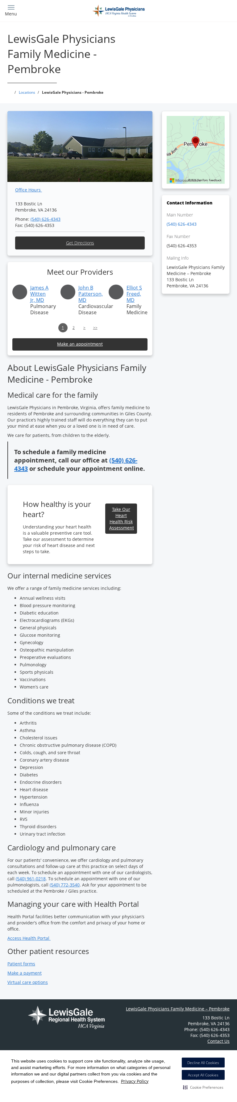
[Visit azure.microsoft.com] (185, 180)
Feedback (215, 180)
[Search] (204, 10)
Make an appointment (80, 344)
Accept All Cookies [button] (203, 1075)
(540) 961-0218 (31, 879)
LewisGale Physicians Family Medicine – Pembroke (178, 1009)
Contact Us (218, 1041)
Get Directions (80, 243)
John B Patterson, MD (90, 293)
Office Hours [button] (28, 190)
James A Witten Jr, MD (39, 293)
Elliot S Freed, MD (134, 293)
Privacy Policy (134, 1081)
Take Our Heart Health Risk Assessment (121, 518)
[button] (203, 1087)
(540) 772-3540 (65, 885)
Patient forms (21, 964)
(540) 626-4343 (45, 219)
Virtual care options (27, 982)
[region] (196, 150)
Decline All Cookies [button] (203, 1062)
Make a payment (24, 973)
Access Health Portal (29, 938)
